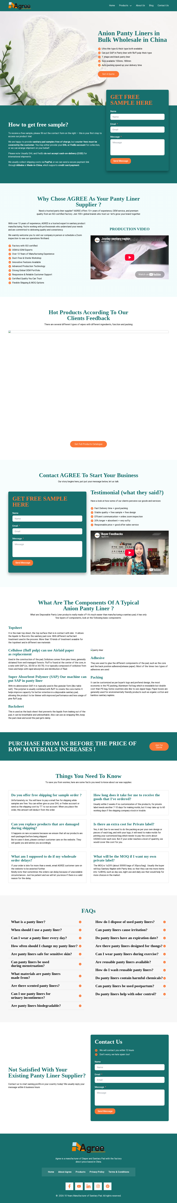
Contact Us (163, 5)
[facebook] (69, 1186)
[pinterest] (107, 1186)
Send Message (120, 161)
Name (113, 111)
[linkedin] (88, 1186)
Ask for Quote (159, 746)
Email (113, 124)
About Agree (64, 1172)
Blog (151, 5)
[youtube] (79, 1186)
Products (123, 5)
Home (112, 5)
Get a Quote (108, 74)
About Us (140, 5)
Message (115, 136)
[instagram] (98, 1186)
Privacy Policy (97, 1172)
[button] (46, 922)
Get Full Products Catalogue (88, 444)
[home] (19, 5)
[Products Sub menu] (131, 6)
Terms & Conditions (118, 1172)
